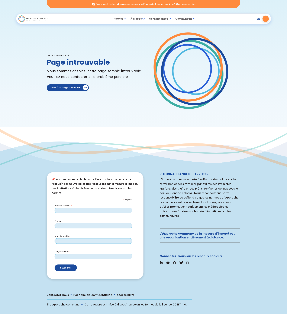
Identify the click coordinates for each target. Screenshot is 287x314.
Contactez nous (58, 295)
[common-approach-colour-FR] (36, 19)
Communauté (183, 18)
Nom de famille (63, 236)
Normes (118, 18)
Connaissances (158, 18)
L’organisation (62, 251)
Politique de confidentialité (92, 295)
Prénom (59, 221)
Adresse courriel (63, 205)
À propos (136, 18)
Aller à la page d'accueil (65, 87)
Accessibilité (126, 295)
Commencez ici (185, 4)
